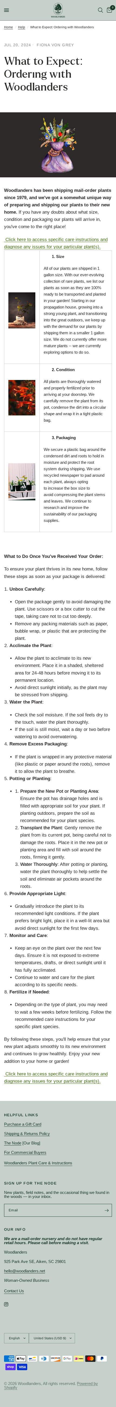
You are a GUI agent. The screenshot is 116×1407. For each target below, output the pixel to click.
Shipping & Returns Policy (27, 1133)
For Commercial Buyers (25, 1152)
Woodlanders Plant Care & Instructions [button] (38, 1163)
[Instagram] (10, 1304)
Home (8, 27)
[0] (108, 10)
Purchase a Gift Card (22, 1124)
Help (21, 27)
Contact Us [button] (14, 1290)
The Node (12, 1143)
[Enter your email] (106, 1210)
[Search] (100, 10)
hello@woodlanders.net (24, 1271)
